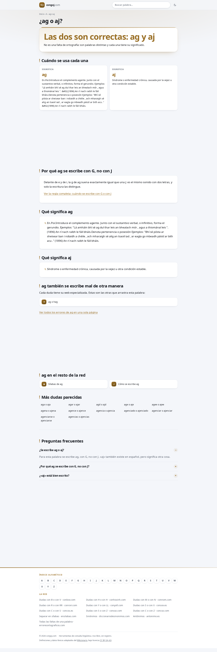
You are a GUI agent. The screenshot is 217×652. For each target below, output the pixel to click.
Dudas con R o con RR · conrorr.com (58, 605)
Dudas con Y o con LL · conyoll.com (104, 605)
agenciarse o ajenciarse (47, 418)
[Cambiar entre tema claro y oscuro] (175, 5)
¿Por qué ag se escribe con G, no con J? (64, 466)
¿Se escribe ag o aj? (51, 450)
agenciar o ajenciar (162, 410)
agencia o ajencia (105, 410)
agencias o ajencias (78, 416)
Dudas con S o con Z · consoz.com (104, 610)
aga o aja (46, 404)
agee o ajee (158, 404)
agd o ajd (101, 404)
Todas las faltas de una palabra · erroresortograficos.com (56, 623)
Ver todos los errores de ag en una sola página (68, 312)
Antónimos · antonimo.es (146, 616)
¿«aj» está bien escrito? (54, 475)
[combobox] (141, 5)
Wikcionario (82, 640)
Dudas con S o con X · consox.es (150, 605)
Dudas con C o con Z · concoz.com (151, 610)
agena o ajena (48, 410)
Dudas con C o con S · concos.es (56, 610)
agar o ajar (74, 404)
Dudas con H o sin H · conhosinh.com (106, 599)
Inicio (41, 14)
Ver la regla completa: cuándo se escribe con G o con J (77, 193)
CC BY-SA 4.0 (105, 640)
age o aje (129, 404)
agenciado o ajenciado (136, 410)
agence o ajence (77, 410)
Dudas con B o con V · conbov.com (57, 599)
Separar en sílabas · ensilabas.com (57, 616)
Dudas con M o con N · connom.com (152, 599)
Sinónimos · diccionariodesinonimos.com (108, 616)
